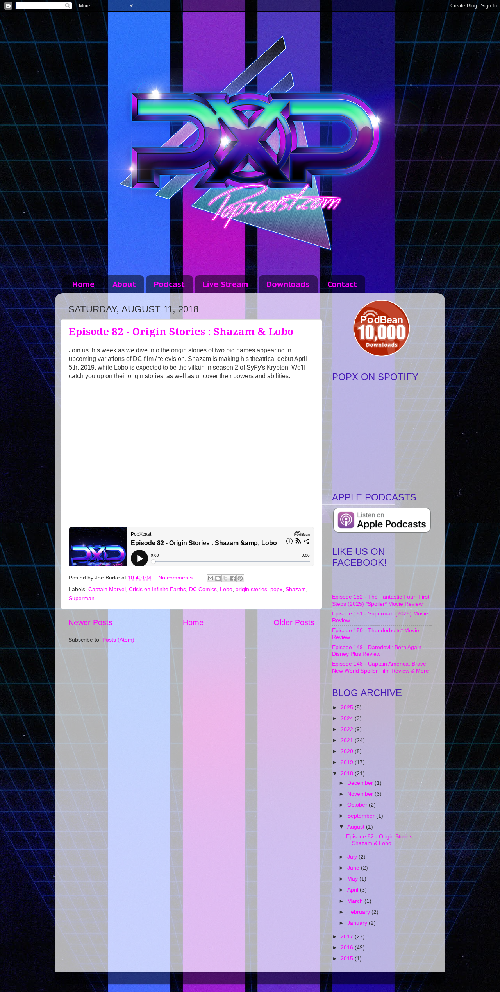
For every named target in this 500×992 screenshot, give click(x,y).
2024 (348, 718)
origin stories (251, 589)
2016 (348, 947)
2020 (348, 751)
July (353, 857)
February (359, 912)
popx (276, 589)
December (361, 783)
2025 (348, 707)
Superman (82, 598)
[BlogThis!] (218, 578)
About (124, 284)
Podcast (169, 284)
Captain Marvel (107, 589)
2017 (348, 936)
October (358, 805)
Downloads (287, 284)
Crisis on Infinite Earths (157, 589)
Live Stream (225, 284)
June (354, 868)
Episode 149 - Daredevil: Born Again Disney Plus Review (376, 650)
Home (83, 284)
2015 (348, 958)
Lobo (226, 589)
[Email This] (210, 578)
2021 (348, 740)
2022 (348, 729)
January (358, 923)
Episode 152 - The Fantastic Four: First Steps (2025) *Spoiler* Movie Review (380, 600)
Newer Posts (90, 622)
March (355, 901)
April (353, 889)
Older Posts (293, 622)
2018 (348, 773)
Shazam (296, 589)
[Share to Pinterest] (240, 578)
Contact (342, 284)
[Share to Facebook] (233, 578)
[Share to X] (225, 578)
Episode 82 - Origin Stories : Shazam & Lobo (181, 331)
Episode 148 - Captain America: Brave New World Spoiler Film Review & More (380, 666)
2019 (348, 762)
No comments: (177, 577)
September (361, 816)
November (361, 794)
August (356, 826)
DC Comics (203, 589)
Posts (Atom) (118, 640)
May (353, 878)
